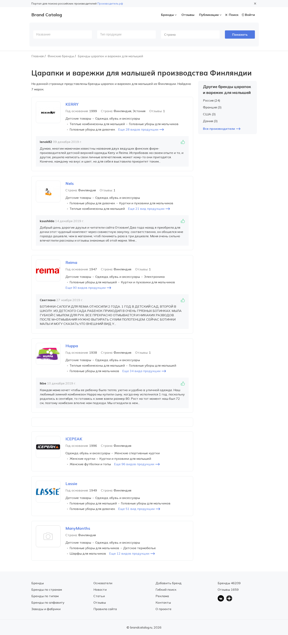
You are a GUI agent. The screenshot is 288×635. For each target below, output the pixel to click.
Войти (250, 15)
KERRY (72, 104)
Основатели (102, 583)
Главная (37, 56)
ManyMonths (77, 528)
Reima (71, 262)
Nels (69, 183)
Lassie (71, 483)
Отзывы (187, 15)
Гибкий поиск (166, 589)
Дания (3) (210, 121)
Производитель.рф (110, 3)
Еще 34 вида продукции (141, 371)
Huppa (71, 345)
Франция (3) (212, 107)
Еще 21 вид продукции (146, 209)
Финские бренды (61, 56)
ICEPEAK (73, 438)
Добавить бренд (169, 583)
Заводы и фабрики (46, 609)
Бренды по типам (45, 596)
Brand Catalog (46, 14)
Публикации (209, 15)
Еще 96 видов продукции (134, 464)
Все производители (219, 129)
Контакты (163, 602)
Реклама (162, 596)
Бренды (167, 15)
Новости (100, 589)
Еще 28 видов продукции (138, 129)
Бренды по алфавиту (47, 602)
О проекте (163, 609)
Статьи (99, 596)
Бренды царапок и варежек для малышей (110, 56)
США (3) (209, 114)
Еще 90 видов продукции (85, 288)
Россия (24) (211, 100)
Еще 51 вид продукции (136, 509)
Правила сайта (105, 609)
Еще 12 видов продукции (129, 553)
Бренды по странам (46, 589)
